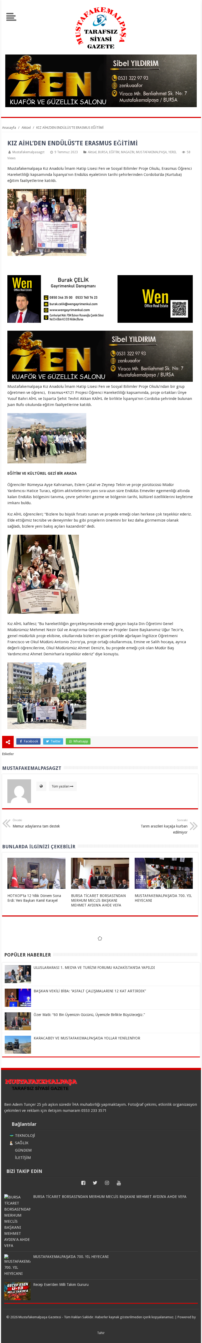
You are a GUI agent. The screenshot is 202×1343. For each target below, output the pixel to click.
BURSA (103, 152)
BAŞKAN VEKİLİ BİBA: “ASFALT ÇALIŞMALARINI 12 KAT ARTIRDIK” (90, 991)
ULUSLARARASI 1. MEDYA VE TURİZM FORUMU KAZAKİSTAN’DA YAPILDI (94, 967)
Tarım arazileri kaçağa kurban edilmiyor (164, 826)
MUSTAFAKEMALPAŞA (151, 152)
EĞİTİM (114, 152)
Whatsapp (80, 741)
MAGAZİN (127, 152)
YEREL (172, 152)
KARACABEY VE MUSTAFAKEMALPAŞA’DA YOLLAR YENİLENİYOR (87, 1038)
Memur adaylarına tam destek (36, 823)
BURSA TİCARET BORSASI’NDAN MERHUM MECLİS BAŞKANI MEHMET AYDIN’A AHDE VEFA (98, 900)
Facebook (30, 741)
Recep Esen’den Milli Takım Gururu (61, 1284)
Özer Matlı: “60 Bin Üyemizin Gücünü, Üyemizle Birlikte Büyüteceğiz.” (89, 1015)
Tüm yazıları (60, 786)
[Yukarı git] (191, 1334)
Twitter (55, 741)
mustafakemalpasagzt (28, 152)
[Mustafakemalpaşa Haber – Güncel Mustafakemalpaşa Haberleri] (101, 51)
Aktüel (92, 152)
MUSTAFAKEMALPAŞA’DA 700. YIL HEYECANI (71, 1257)
